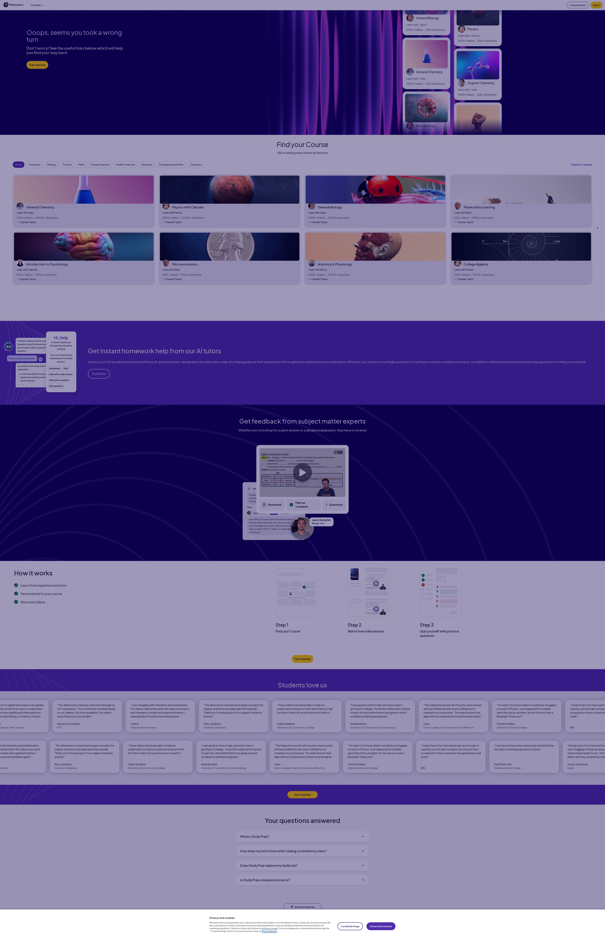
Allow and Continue (381, 926)
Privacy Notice (269, 931)
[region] (302, 924)
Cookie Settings (350, 926)
